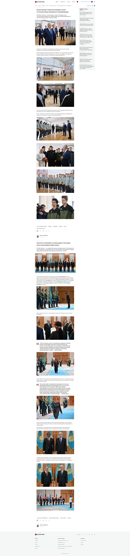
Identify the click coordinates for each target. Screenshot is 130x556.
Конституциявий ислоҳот (61, 5)
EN (86, 1)
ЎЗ (91, 1)
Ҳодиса (47, 5)
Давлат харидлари (61, 548)
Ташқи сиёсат (63, 517)
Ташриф (50, 226)
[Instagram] (37, 231)
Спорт (65, 226)
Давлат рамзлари (61, 544)
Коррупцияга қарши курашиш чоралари (65, 546)
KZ (81, 1)
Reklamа (82, 544)
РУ (84, 1)
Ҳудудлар (55, 226)
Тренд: (36, 5)
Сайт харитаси (83, 540)
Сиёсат (36, 542)
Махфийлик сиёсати (61, 542)
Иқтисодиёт (37, 546)
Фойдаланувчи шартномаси (63, 540)
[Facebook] (46, 231)
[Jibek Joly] (89, 5)
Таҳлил (73, 1)
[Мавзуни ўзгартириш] (78, 2)
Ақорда (39, 5)
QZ (83, 1)
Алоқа (82, 542)
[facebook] (84, 534)
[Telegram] (43, 231)
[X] (49, 231)
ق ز (90, 1)
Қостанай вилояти (41, 228)
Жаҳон (36, 548)
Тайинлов (43, 5)
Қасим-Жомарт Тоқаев (42, 226)
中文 (88, 1)
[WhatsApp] (40, 231)
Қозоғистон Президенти (42, 517)
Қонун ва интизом (52, 5)
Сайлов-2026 (69, 5)
